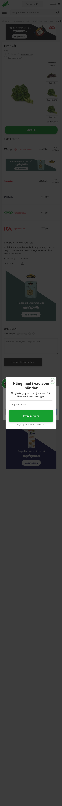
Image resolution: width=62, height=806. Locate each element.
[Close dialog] (52, 381)
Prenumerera (31, 416)
